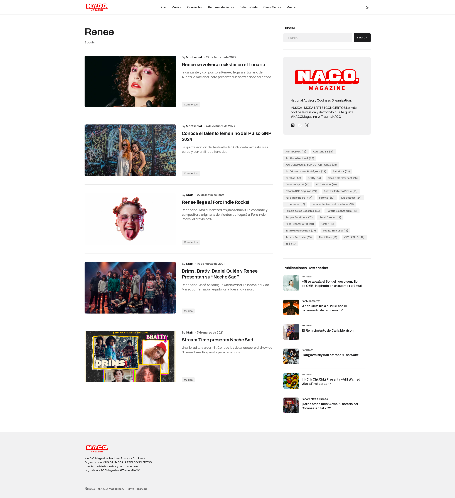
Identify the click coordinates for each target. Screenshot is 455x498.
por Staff (307, 325)
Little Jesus (295, 204)
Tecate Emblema (335, 230)
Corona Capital (298, 184)
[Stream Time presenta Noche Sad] (130, 356)
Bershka (293, 178)
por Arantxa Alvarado (315, 399)
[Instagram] (292, 125)
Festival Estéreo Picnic (340, 191)
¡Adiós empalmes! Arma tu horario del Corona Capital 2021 (330, 406)
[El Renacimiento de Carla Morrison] (291, 332)
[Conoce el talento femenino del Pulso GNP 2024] (130, 150)
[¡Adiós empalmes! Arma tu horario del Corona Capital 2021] (291, 405)
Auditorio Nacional (300, 158)
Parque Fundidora (299, 217)
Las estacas (351, 197)
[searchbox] (317, 37)
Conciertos (191, 104)
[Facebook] (299, 125)
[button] (367, 7)
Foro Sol (327, 197)
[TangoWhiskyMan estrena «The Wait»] (291, 356)
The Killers (328, 237)
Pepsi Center (330, 217)
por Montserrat (311, 301)
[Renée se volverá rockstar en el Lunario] (130, 81)
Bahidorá (341, 171)
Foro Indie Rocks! (299, 197)
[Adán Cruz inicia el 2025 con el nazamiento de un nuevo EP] (291, 307)
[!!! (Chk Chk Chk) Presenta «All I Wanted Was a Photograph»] (291, 381)
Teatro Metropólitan (301, 230)
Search (362, 37)
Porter (328, 224)
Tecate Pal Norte (299, 237)
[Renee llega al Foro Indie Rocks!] (130, 219)
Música (188, 311)
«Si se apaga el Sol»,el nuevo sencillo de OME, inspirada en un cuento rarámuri (332, 283)
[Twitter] (307, 125)
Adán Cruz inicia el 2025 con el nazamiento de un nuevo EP (324, 308)
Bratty (314, 178)
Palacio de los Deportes (303, 211)
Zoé (291, 243)
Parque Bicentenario (342, 211)
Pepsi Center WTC (300, 224)
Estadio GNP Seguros (302, 191)
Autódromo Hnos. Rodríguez (306, 171)
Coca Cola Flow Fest (343, 178)
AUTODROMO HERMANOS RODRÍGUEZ (311, 164)
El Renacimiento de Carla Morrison (327, 330)
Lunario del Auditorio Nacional (333, 204)
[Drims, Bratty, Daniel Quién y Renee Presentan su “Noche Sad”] (130, 288)
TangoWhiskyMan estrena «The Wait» (331, 355)
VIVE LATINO (354, 237)
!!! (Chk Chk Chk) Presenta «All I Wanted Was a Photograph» (331, 381)
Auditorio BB (323, 151)
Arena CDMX (296, 151)
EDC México (326, 184)
